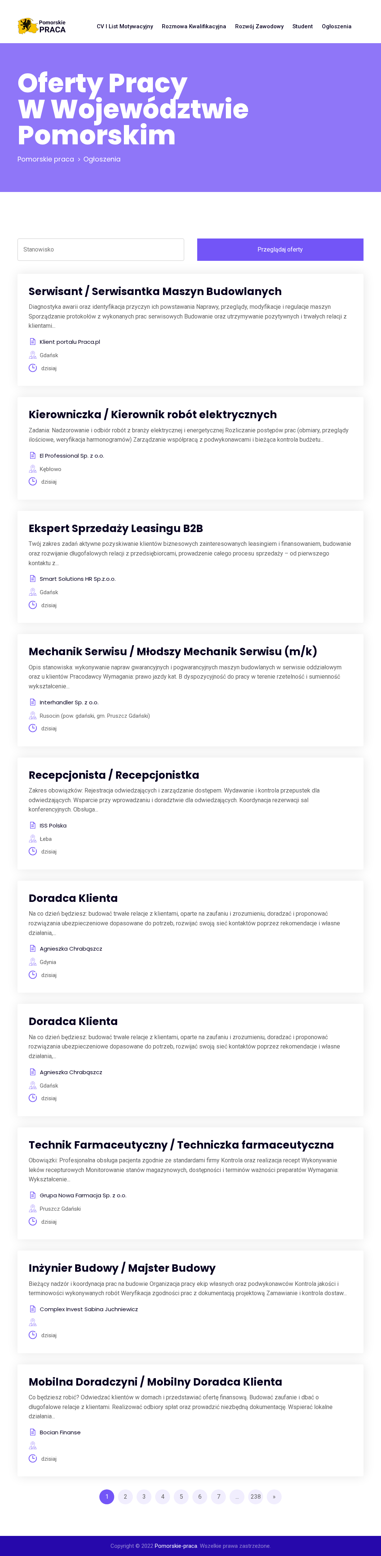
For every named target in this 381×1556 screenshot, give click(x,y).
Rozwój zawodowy (259, 26)
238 (256, 1496)
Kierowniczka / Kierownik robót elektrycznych (153, 414)
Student (302, 26)
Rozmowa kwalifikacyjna (194, 26)
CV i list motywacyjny (125, 26)
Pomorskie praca (45, 159)
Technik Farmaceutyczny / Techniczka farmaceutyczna (181, 1145)
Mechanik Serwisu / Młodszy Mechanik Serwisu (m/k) (173, 651)
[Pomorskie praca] (41, 26)
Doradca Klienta (73, 898)
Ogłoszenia (337, 26)
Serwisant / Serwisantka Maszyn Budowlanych (155, 291)
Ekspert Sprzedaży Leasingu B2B (116, 528)
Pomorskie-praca (176, 1546)
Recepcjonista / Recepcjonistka (114, 775)
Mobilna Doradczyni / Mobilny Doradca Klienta (155, 1382)
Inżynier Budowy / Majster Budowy (122, 1268)
